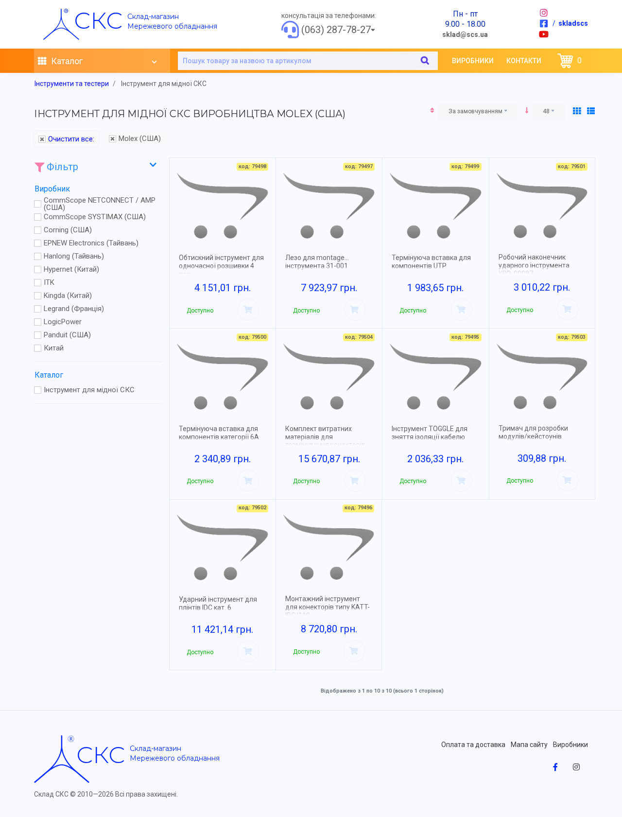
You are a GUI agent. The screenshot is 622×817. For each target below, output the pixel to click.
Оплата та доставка (473, 744)
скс (98, 20)
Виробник (52, 188)
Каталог (66, 61)
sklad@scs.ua (465, 34)
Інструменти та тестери (72, 83)
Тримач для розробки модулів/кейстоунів (533, 432)
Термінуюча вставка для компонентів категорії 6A (219, 433)
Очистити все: (71, 139)
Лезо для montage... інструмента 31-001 (317, 262)
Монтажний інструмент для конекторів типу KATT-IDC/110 (327, 607)
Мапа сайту (529, 744)
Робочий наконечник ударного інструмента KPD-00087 (534, 265)
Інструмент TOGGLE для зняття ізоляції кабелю (429, 433)
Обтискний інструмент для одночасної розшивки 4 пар (221, 266)
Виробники (473, 61)
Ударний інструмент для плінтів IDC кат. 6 (218, 603)
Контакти (523, 61)
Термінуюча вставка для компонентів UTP (431, 262)
